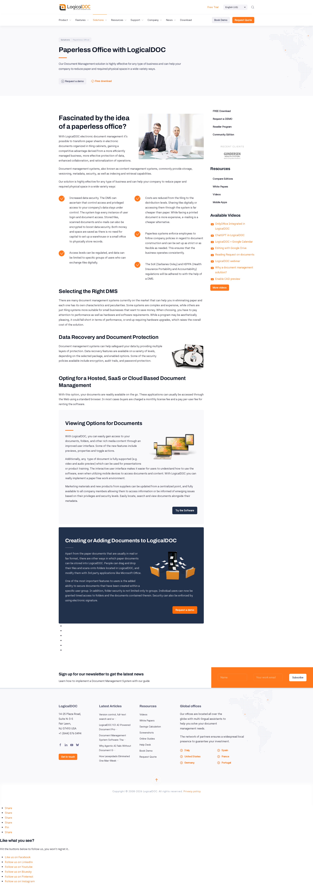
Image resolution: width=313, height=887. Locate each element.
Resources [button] (117, 20)
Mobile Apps (220, 202)
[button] (252, 7)
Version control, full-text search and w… (112, 716)
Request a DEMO (222, 118)
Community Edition (223, 134)
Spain (225, 750)
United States (192, 756)
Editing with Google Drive (230, 248)
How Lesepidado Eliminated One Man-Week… (114, 758)
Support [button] (135, 20)
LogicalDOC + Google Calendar (234, 241)
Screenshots (147, 732)
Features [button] (80, 20)
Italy (187, 750)
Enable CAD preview (227, 278)
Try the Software (184, 510)
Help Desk (145, 744)
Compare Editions (223, 178)
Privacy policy (192, 791)
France (225, 756)
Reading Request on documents (234, 254)
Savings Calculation (150, 726)
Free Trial (213, 7)
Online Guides (147, 738)
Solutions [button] (98, 20)
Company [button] (153, 20)
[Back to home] (75, 7)
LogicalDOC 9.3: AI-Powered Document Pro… (114, 727)
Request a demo (74, 81)
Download (186, 20)
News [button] (169, 20)
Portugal (226, 762)
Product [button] (63, 20)
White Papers (220, 186)
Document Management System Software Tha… (112, 737)
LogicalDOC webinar (227, 261)
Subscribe (297, 677)
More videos (220, 287)
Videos (217, 194)
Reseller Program (222, 126)
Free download (103, 81)
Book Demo (220, 20)
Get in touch (68, 756)
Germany (189, 762)
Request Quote (243, 20)
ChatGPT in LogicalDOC (230, 235)
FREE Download (222, 111)
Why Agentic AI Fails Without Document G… (115, 748)
